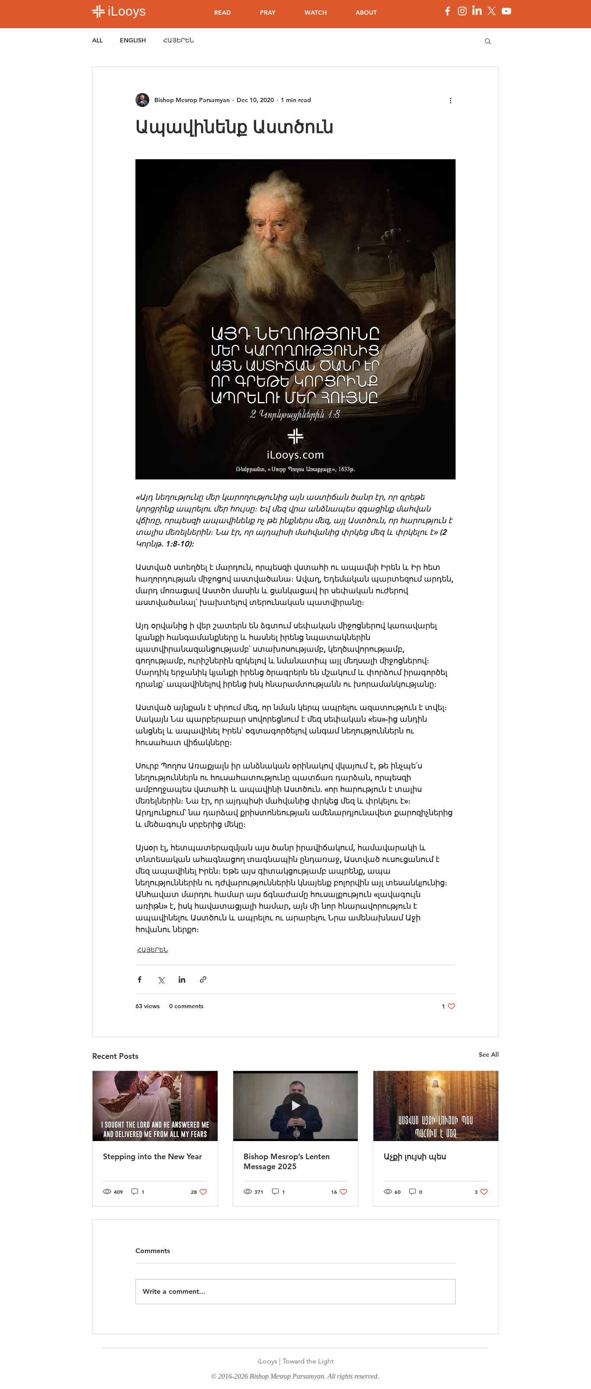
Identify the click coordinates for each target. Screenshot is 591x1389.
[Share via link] (203, 979)
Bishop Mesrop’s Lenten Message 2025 (287, 1161)
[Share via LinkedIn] (182, 979)
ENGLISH (133, 40)
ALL (97, 40)
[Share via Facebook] (139, 979)
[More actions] (450, 100)
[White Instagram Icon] (462, 11)
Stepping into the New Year (152, 1156)
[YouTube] (506, 11)
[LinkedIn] (477, 11)
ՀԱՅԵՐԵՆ (178, 40)
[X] (492, 11)
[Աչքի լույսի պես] (435, 1106)
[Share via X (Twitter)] (161, 979)
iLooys (127, 11)
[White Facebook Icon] (447, 11)
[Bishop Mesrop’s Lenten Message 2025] (295, 1106)
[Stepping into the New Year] (155, 1106)
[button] (488, 40)
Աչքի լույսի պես (415, 1156)
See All (489, 1054)
